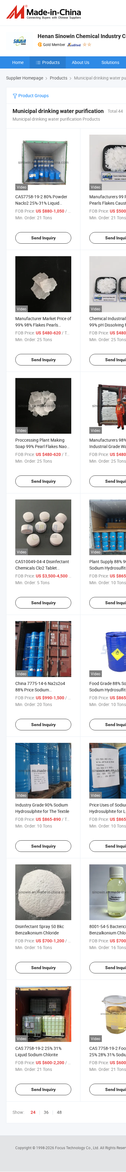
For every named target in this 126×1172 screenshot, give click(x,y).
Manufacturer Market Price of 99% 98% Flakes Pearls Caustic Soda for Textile (43, 325)
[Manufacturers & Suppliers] (44, 12)
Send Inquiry (43, 237)
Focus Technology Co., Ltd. (77, 1147)
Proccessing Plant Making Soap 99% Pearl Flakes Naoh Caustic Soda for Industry (42, 446)
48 (59, 1112)
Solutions (110, 62)
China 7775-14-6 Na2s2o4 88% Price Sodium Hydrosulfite (40, 689)
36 (46, 1112)
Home (18, 62)
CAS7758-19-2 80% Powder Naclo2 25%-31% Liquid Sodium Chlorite (41, 203)
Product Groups (33, 95)
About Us (80, 62)
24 (33, 1112)
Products (51, 62)
